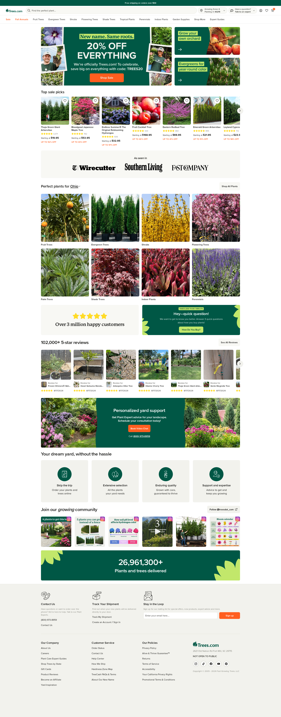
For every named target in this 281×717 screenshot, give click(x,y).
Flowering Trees (90, 19)
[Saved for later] (65, 101)
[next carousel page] (240, 111)
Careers (45, 653)
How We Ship (98, 663)
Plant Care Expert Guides (53, 658)
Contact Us (46, 625)
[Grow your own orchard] (207, 41)
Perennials (144, 19)
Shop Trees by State (51, 663)
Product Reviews (49, 674)
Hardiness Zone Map (102, 669)
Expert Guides (217, 19)
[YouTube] (219, 664)
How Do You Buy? (191, 329)
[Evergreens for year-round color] (207, 72)
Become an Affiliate (51, 679)
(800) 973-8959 (141, 436)
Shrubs (73, 19)
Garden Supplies (181, 19)
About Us (45, 648)
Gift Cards (46, 669)
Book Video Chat (139, 428)
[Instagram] (196, 664)
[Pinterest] (226, 664)
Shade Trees (109, 19)
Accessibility (148, 669)
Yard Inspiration (49, 685)
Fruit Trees (38, 19)
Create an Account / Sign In (106, 622)
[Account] (260, 10)
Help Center (98, 658)
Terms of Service (150, 663)
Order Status (98, 648)
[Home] (14, 10)
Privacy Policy (149, 648)
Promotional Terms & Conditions (158, 679)
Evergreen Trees (56, 19)
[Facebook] (211, 664)
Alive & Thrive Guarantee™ (156, 653)
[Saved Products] (266, 10)
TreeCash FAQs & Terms (104, 674)
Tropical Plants (127, 19)
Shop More (199, 19)
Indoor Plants (161, 19)
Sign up (230, 615)
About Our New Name (103, 679)
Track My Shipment (102, 617)
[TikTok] (203, 664)
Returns (146, 658)
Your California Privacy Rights (157, 674)
